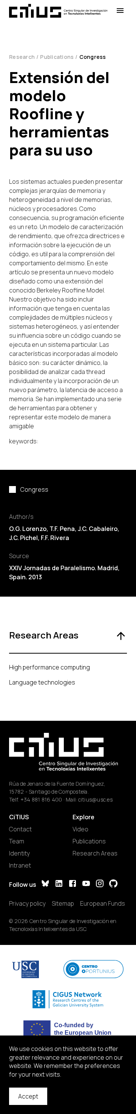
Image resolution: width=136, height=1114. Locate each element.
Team (16, 841)
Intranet (20, 865)
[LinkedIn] (58, 884)
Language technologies (42, 682)
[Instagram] (99, 884)
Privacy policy (27, 903)
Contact (20, 829)
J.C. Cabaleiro (97, 529)
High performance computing (49, 667)
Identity (19, 853)
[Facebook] (72, 884)
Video (80, 829)
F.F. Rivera (55, 538)
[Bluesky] (45, 884)
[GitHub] (113, 884)
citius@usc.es (95, 799)
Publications (57, 56)
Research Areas (95, 853)
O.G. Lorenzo (27, 529)
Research (22, 56)
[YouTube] (86, 884)
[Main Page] (58, 11)
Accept (28, 1096)
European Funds (102, 903)
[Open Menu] (120, 10)
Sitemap (63, 903)
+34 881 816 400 (41, 799)
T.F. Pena (62, 529)
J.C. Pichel (23, 538)
